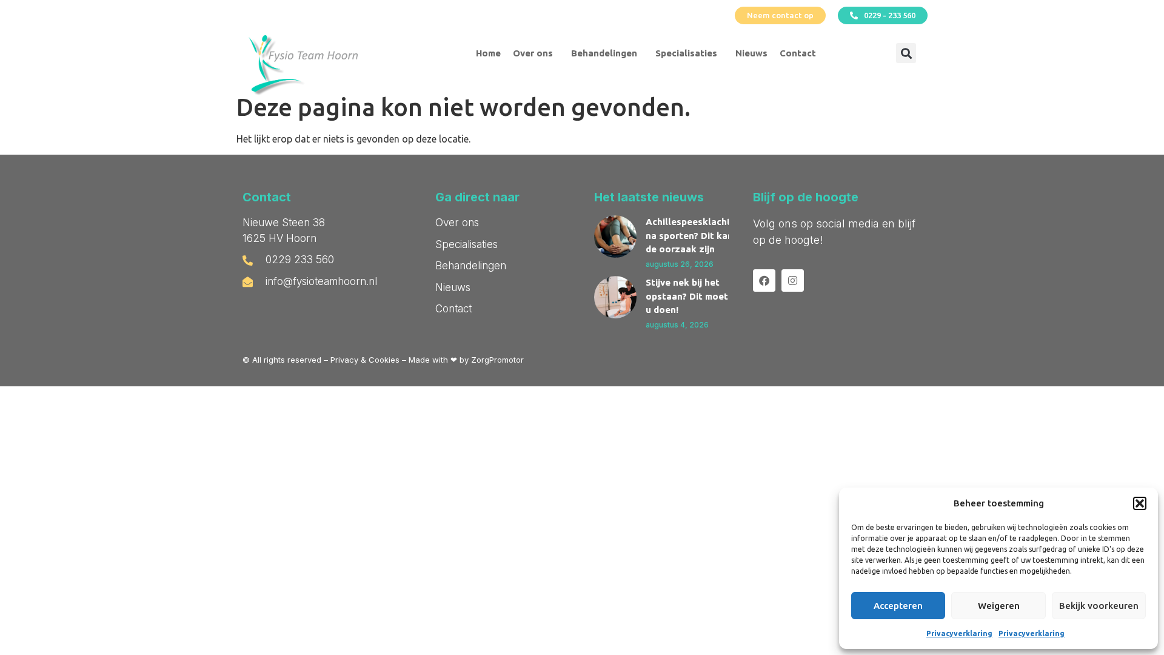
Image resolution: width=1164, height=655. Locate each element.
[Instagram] (792, 280)
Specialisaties (686, 53)
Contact (798, 53)
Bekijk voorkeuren (1099, 605)
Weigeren (999, 605)
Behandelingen (604, 53)
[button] (1140, 503)
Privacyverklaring (959, 633)
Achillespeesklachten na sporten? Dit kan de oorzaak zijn (694, 235)
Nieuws (751, 53)
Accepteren (898, 605)
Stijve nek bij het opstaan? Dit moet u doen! (687, 296)
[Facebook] (764, 280)
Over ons (533, 53)
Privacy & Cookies (365, 359)
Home (488, 53)
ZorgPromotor (497, 359)
